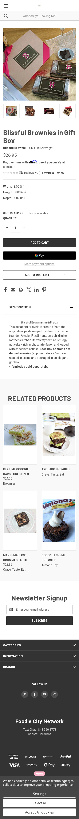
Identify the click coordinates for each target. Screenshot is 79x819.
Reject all (39, 803)
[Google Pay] (39, 255)
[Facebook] (5, 290)
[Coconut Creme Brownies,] (59, 521)
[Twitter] (29, 290)
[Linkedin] (36, 290)
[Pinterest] (44, 290)
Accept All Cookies (39, 812)
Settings (39, 793)
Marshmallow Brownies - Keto (15, 557)
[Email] (13, 290)
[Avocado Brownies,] (59, 435)
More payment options (39, 264)
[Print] (21, 290)
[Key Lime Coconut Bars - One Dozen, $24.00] (20, 435)
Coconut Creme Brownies (54, 557)
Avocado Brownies (56, 469)
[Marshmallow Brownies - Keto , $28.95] (20, 521)
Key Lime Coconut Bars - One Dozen (16, 471)
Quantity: (10, 218)
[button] (52, 173)
